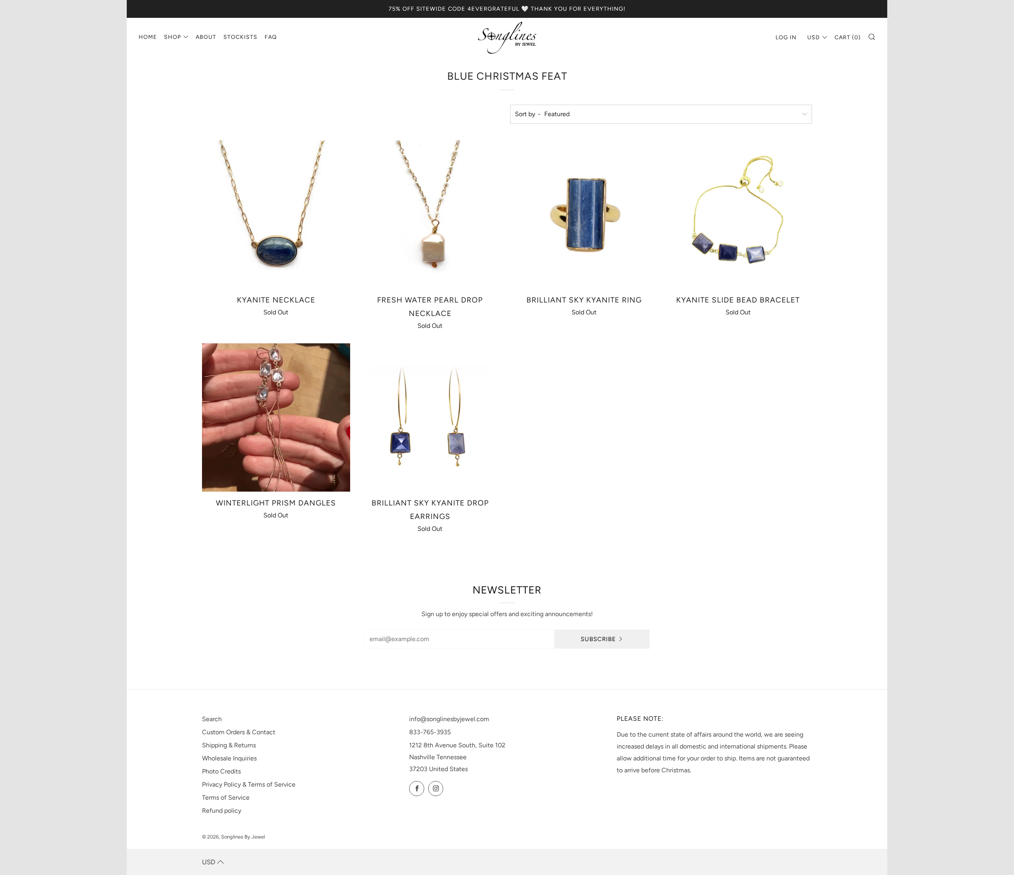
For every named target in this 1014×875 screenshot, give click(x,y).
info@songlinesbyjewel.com (449, 719)
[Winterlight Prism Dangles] (276, 417)
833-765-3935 (430, 732)
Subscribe (598, 639)
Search (212, 719)
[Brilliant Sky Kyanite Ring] (584, 214)
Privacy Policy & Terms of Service (248, 784)
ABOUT (206, 37)
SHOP (172, 37)
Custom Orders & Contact (238, 732)
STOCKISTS (240, 37)
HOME (148, 37)
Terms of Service (226, 797)
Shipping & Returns (229, 745)
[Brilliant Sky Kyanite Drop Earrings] (430, 417)
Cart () (848, 37)
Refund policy (221, 810)
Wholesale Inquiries (229, 758)
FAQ (271, 37)
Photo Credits (221, 771)
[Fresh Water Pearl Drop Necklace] (430, 214)
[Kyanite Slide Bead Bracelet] (738, 214)
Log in (786, 37)
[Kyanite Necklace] (276, 214)
